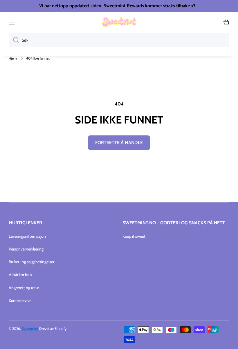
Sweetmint (30, 328)
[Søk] (14, 40)
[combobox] (119, 40)
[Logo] (119, 22)
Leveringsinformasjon (27, 236)
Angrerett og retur (24, 287)
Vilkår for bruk (20, 274)
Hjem (13, 58)
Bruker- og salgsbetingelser (31, 261)
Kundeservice (20, 300)
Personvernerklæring (26, 249)
